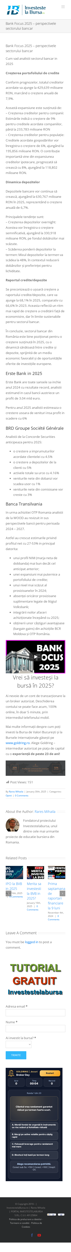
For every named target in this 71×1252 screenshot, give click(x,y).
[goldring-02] (35, 762)
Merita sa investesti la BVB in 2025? (34, 890)
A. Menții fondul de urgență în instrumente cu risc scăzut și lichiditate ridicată (34, 1126)
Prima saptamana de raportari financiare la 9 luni (56, 895)
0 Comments (21, 795)
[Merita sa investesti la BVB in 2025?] (35, 868)
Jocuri (34, 1071)
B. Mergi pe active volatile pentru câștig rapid (32, 1135)
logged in (31, 942)
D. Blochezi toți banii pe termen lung (30, 1155)
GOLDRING (22, 1071)
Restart (50, 1073)
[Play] (35, 656)
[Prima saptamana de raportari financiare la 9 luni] (56, 868)
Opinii (9, 795)
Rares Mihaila (16, 791)
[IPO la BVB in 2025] (14, 868)
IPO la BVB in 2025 (14, 886)
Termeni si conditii (20, 1223)
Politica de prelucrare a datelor (25, 1219)
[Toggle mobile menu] (63, 7)
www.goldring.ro (18, 743)
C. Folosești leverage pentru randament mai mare (32, 1145)
